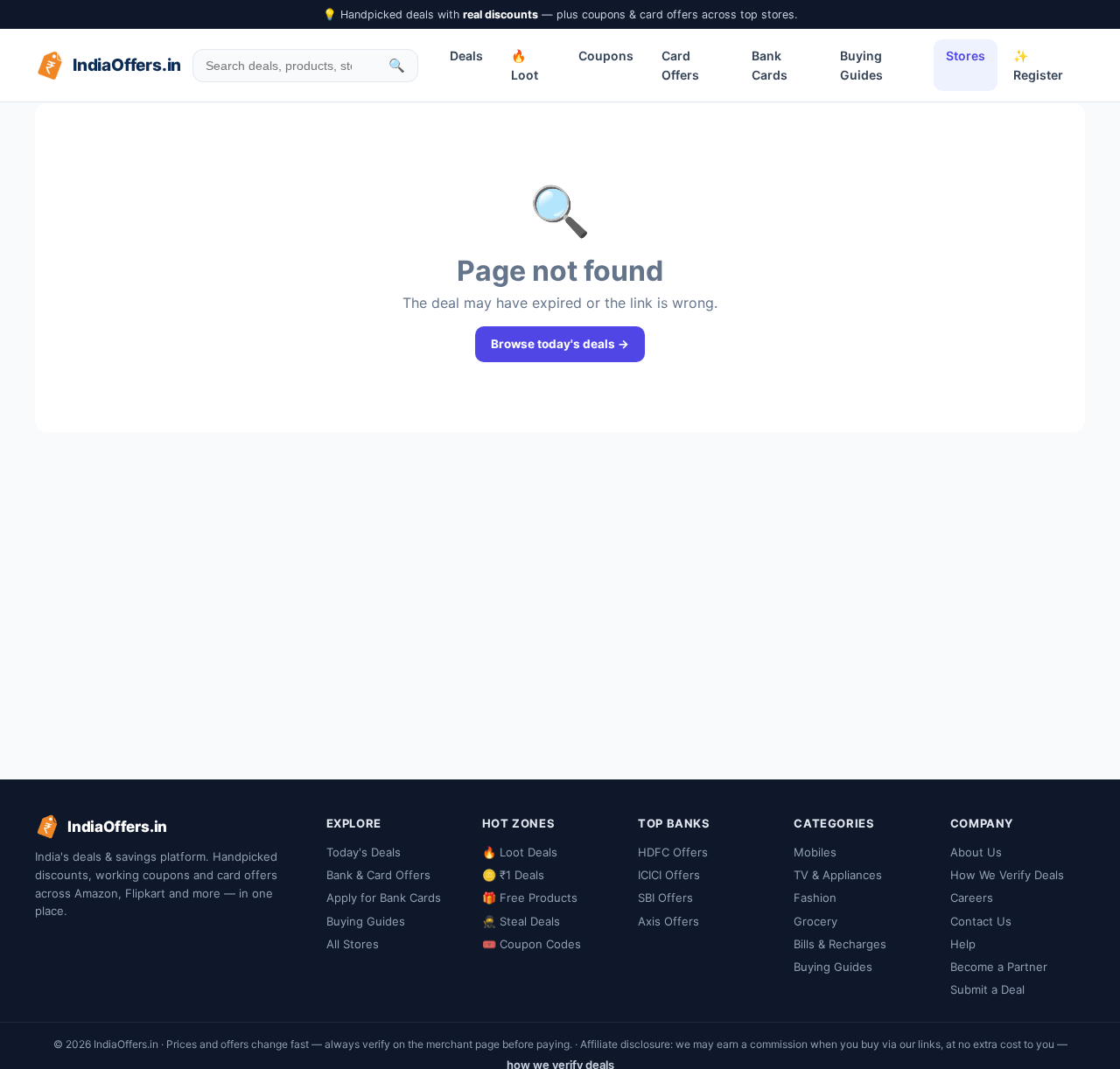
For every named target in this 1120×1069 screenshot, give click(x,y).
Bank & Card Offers (378, 875)
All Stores (352, 944)
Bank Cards (770, 65)
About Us (976, 852)
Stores (965, 55)
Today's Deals (363, 852)
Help (963, 944)
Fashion (815, 898)
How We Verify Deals (1007, 875)
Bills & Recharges (840, 944)
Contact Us (981, 921)
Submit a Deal (987, 989)
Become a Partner (998, 967)
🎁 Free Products (530, 898)
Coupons (606, 55)
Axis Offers (668, 921)
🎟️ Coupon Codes (531, 944)
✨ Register (1038, 65)
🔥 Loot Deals (519, 852)
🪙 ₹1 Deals (513, 875)
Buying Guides (861, 65)
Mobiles (815, 852)
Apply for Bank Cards (383, 898)
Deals (466, 55)
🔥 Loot (524, 65)
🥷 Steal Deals (521, 921)
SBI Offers (665, 898)
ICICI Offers (669, 875)
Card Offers (680, 65)
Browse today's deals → (560, 344)
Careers (971, 898)
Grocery (815, 921)
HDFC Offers (673, 852)
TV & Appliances (838, 875)
